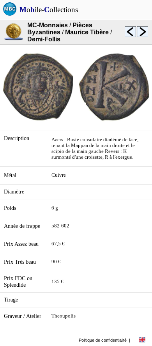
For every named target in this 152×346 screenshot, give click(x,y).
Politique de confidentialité (103, 340)
